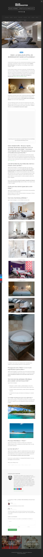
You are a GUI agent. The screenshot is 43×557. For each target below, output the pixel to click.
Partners (24, 553)
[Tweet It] (1, 277)
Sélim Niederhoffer (25, 59)
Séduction (15, 17)
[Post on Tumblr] (1, 282)
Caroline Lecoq (29, 552)
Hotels (21, 52)
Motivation (25, 17)
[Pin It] (1, 280)
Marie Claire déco (11, 160)
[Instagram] (17, 489)
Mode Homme (20, 17)
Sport (29, 17)
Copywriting (7, 17)
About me (18, 553)
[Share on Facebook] (1, 275)
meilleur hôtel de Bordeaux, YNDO (19, 76)
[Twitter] (16, 489)
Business (11, 17)
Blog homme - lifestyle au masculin (21, 8)
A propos (32, 17)
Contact (37, 17)
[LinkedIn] (19, 489)
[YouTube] (21, 489)
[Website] (14, 489)
